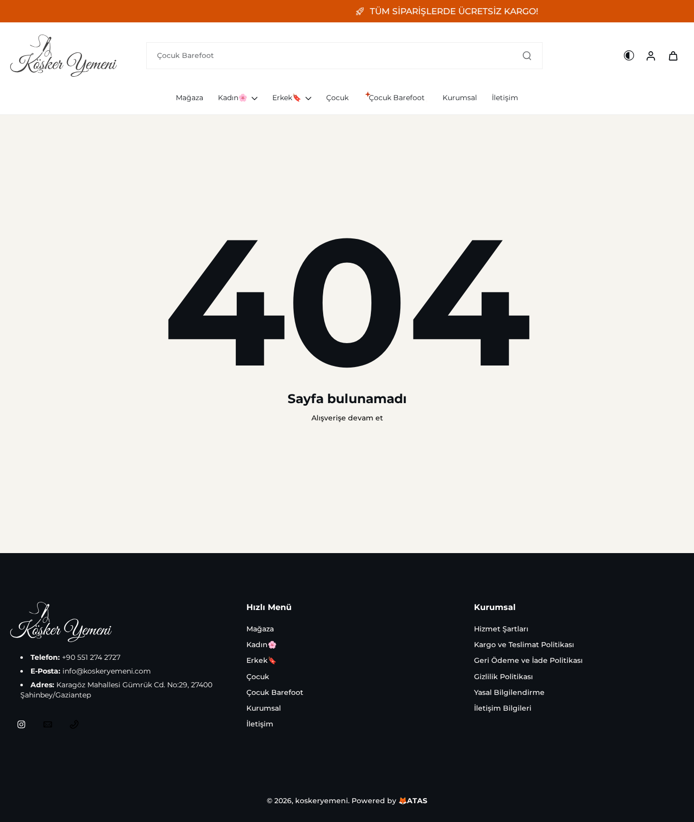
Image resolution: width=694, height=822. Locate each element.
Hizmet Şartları (501, 628)
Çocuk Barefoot (274, 692)
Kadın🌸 (261, 644)
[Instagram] (21, 724)
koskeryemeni (321, 800)
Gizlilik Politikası (503, 676)
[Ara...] (527, 55)
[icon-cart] (672, 55)
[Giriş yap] (650, 55)
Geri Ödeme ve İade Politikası (528, 660)
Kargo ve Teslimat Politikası (524, 644)
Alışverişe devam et (347, 417)
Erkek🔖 (261, 660)
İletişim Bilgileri (502, 708)
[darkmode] (629, 55)
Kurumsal (263, 708)
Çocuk (257, 676)
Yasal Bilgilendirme (509, 692)
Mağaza (260, 628)
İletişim (259, 723)
